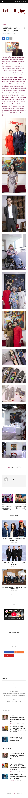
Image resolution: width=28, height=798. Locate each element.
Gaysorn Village (13, 463)
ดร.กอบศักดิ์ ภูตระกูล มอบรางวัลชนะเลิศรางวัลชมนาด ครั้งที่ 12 (7, 508)
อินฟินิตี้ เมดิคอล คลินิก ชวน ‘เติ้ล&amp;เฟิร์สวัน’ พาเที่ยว (14, 563)
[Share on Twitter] (7, 38)
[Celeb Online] (14, 11)
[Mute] (19, 618)
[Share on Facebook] (3, 38)
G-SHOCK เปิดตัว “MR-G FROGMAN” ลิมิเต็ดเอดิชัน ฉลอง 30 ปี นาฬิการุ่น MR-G (18, 738)
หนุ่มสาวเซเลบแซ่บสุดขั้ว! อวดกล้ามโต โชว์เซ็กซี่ (20, 508)
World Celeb (13, 723)
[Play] (6, 618)
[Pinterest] (18, 467)
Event (3, 24)
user (12, 479)
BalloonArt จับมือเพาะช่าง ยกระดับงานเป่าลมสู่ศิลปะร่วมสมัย (14, 588)
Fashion (12, 742)
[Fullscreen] (22, 618)
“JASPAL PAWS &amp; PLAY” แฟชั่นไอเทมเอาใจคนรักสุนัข (14, 539)
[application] (14, 614)
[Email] (20, 467)
